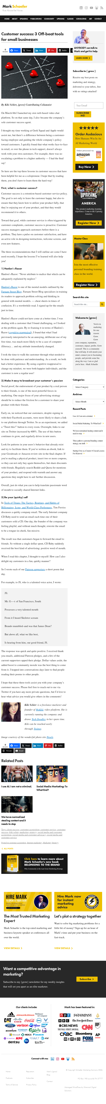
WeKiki (40, 709)
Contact (98, 19)
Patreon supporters (35, 569)
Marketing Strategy (51, 842)
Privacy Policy (31, 1084)
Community (49, 19)
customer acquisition (30, 829)
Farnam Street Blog (11, 291)
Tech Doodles (39, 719)
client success (13, 829)
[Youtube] (91, 7)
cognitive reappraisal (20, 332)
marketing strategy (28, 832)
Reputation (30, 1071)
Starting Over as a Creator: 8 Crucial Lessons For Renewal (88, 452)
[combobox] (86, 304)
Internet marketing (34, 842)
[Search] (102, 304)
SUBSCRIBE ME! (82, 114)
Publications (35, 19)
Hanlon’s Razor (9, 287)
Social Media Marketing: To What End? (87, 423)
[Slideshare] (96, 7)
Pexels (50, 737)
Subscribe (30, 1078)
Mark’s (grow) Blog (52, 1073)
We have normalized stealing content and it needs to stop (88, 432)
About (14, 19)
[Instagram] (86, 7)
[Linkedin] (81, 7)
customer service (48, 829)
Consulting (81, 19)
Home (6, 19)
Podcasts (9, 1078)
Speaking (24, 19)
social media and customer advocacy (29, 834)
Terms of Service (12, 1084)
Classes (70, 19)
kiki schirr (14, 832)
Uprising (61, 19)
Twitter (37, 728)
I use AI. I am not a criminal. (83, 416)
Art (90, 19)
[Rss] (101, 7)
